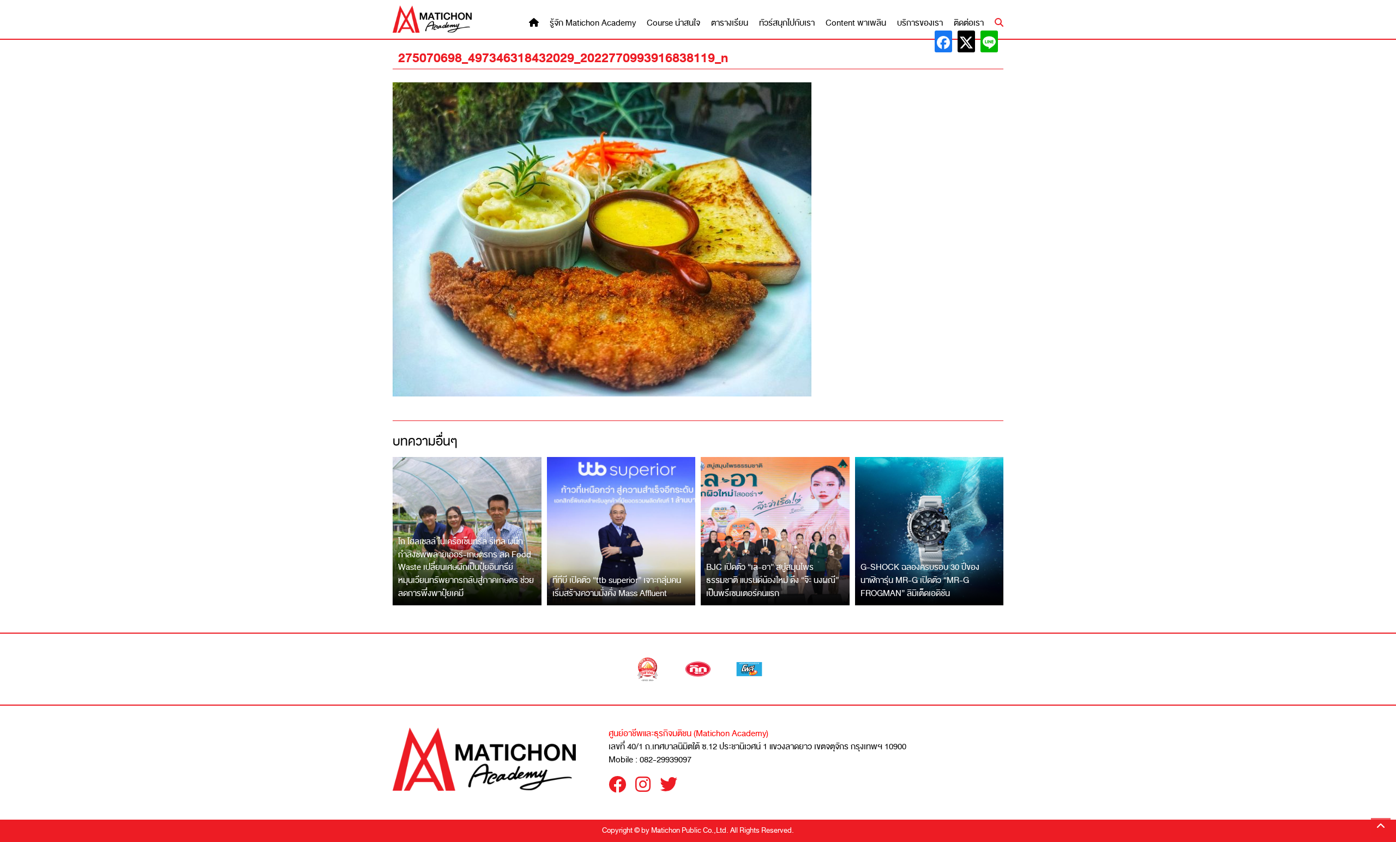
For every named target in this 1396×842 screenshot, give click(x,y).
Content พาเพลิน (856, 23)
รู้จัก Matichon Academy (593, 23)
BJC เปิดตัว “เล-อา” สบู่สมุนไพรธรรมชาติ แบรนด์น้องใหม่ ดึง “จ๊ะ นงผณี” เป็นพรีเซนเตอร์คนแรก (772, 580)
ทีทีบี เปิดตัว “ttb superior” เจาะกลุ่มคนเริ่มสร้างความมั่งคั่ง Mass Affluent (616, 587)
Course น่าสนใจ (673, 23)
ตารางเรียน (729, 23)
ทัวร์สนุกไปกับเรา (787, 23)
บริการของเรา (920, 23)
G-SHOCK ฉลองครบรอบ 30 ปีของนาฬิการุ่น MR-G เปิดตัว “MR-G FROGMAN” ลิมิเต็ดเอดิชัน (920, 580)
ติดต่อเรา (969, 23)
